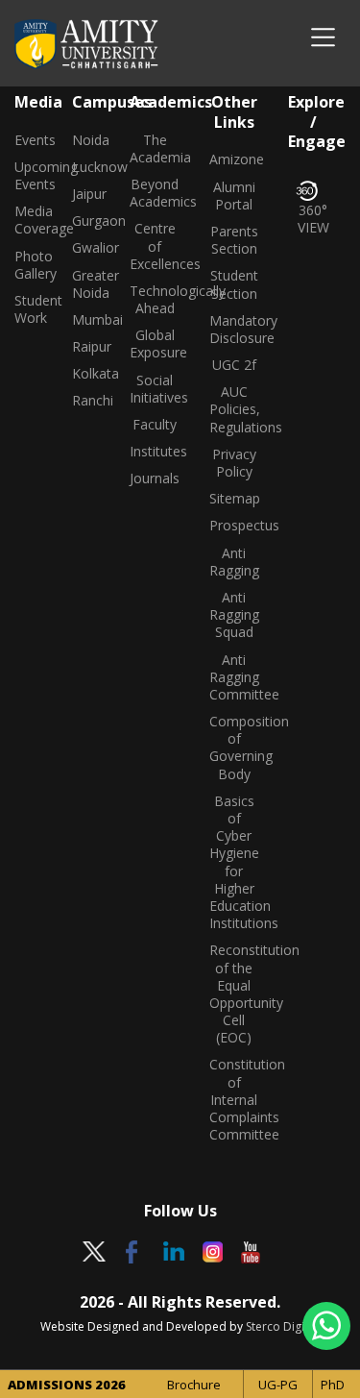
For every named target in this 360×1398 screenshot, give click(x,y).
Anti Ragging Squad (234, 615)
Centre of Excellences (155, 246)
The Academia (155, 149)
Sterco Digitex (283, 1326)
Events (28, 140)
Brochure (194, 1384)
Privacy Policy (234, 463)
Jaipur (86, 194)
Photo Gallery (28, 265)
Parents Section (234, 240)
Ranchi (86, 400)
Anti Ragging (234, 562)
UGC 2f (234, 365)
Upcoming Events (28, 176)
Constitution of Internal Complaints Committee (234, 1099)
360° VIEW (313, 218)
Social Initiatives (155, 389)
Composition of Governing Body (234, 748)
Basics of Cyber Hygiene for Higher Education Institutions (234, 862)
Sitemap (234, 498)
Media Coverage (28, 220)
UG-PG (278, 1384)
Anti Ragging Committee (234, 677)
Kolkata (86, 373)
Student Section (234, 284)
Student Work (28, 309)
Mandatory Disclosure (234, 329)
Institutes (155, 451)
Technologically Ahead (155, 299)
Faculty (154, 424)
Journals (155, 478)
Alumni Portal (234, 196)
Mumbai (86, 320)
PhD (333, 1384)
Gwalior (86, 248)
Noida (86, 140)
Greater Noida (86, 284)
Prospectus (234, 525)
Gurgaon (86, 221)
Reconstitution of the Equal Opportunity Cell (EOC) (234, 994)
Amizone (234, 159)
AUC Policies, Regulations (234, 409)
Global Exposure (155, 344)
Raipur (86, 347)
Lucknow (86, 167)
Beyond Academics (155, 193)
